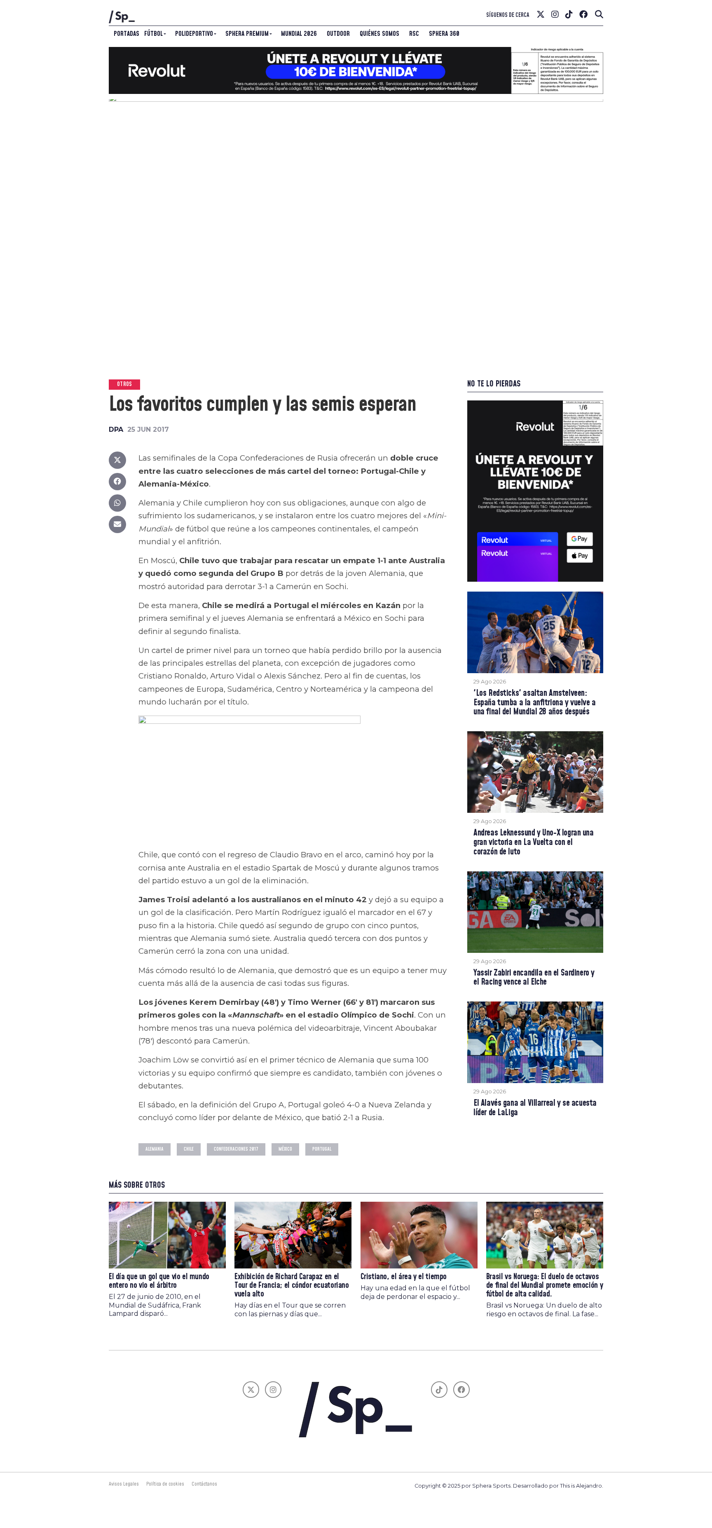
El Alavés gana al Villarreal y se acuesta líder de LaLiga (535, 1108)
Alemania (154, 1149)
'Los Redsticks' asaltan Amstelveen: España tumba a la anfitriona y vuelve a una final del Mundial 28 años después (534, 703)
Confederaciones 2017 (236, 1149)
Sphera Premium (247, 33)
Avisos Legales (124, 1484)
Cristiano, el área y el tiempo (404, 1276)
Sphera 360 (444, 33)
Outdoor (338, 33)
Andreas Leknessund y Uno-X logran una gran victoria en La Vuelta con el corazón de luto (533, 842)
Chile (189, 1149)
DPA (116, 429)
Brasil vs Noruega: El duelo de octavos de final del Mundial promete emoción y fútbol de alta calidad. (544, 1285)
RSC (414, 33)
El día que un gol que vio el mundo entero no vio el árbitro (159, 1281)
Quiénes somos (379, 33)
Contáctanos (204, 1484)
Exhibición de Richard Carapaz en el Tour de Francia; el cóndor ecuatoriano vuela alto (291, 1285)
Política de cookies (165, 1484)
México (285, 1149)
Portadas (126, 33)
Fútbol (153, 33)
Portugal (321, 1149)
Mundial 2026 (299, 33)
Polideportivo (194, 33)
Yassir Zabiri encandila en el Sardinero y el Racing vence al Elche (534, 978)
